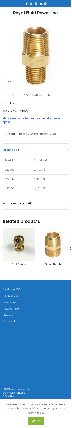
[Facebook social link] (26, 3)
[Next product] (14, 103)
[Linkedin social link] (40, 3)
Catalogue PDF (11, 289)
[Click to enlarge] (10, 82)
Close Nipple (53, 264)
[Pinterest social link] (36, 3)
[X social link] (31, 3)
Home (6, 94)
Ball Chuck (19, 264)
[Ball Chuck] (19, 244)
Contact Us (9, 321)
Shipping (8, 314)
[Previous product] (5, 103)
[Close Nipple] (53, 244)
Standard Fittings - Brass (40, 94)
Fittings (17, 94)
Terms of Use (10, 295)
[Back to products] (9, 103)
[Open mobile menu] (4, 13)
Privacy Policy (10, 302)
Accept (36, 421)
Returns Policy (11, 308)
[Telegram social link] (45, 3)
